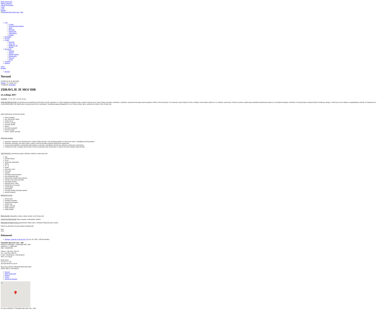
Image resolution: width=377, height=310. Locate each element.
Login (3, 7)
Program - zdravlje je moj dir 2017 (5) (16, 239)
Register (3, 10)
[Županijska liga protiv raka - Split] (12, 12)
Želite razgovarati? (10, 274)
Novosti (7, 272)
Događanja (12, 85)
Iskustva (7, 275)
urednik (3, 83)
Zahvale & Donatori (11, 279)
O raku (7, 277)
